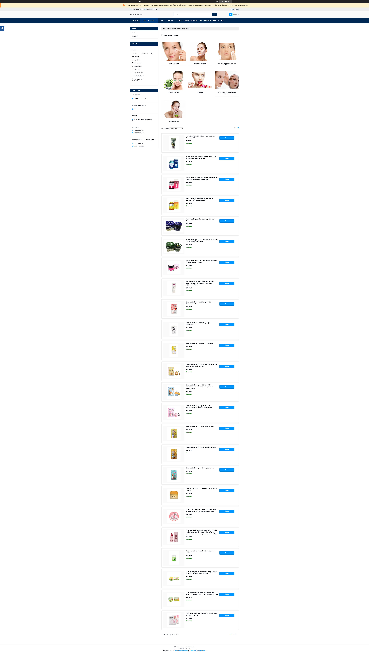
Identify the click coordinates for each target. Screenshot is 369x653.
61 (235, 634)
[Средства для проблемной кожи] (227, 80)
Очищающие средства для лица (226, 64)
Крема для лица (173, 63)
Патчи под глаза (173, 92)
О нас (162, 20)
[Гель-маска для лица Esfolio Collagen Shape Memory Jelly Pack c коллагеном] (173, 578)
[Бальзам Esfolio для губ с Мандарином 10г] (173, 454)
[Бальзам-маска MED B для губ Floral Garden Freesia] (173, 495)
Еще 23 (136, 80)
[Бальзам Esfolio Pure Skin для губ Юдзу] (173, 350)
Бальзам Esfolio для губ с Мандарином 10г (201, 447)
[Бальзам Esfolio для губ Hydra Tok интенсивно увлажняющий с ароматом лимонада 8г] (173, 392)
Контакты (171, 20)
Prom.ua (193, 647)
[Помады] (200, 80)
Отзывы (134, 36)
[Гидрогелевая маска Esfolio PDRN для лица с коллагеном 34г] (173, 620)
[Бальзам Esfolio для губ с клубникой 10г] (173, 433)
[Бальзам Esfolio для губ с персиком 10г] (173, 475)
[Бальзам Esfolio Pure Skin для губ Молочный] (173, 329)
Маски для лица (200, 63)
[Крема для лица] (173, 51)
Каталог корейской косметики (211, 20)
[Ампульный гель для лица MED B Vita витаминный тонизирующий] (173, 205)
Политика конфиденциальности (197, 650)
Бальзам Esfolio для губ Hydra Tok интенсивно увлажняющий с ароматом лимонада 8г (199, 386)
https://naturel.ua (138, 143)
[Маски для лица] (200, 51)
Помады (200, 92)
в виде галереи (235, 128)
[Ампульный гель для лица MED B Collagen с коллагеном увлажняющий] (173, 163)
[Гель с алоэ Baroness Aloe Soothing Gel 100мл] (173, 558)
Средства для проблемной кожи (226, 93)
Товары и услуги (170, 28)
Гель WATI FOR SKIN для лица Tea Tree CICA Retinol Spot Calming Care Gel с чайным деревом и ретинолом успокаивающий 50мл (201, 532)
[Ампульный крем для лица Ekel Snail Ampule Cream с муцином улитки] (173, 246)
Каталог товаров (148, 20)
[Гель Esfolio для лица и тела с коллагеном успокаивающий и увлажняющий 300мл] (173, 516)
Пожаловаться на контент (181, 650)
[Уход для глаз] (173, 109)
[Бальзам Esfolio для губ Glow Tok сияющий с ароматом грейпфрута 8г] (173, 371)
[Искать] (214, 14)
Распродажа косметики (187, 20)
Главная (135, 20)
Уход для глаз (174, 121)
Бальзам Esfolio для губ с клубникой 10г (200, 426)
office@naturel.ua (139, 146)
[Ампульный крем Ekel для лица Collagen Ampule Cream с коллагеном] (173, 226)
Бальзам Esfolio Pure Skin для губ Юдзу (200, 343)
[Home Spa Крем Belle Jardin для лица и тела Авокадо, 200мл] (173, 143)
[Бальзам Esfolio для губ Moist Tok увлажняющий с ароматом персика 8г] (173, 412)
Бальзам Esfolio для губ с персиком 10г (200, 468)
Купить (227, 138)
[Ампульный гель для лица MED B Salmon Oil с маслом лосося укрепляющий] (173, 184)
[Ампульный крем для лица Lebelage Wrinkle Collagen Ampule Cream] (173, 267)
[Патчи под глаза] (173, 80)
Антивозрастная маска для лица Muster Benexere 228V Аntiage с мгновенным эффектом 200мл (200, 283)
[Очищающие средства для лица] (227, 51)
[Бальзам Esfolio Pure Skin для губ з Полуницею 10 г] (173, 309)
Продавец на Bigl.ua (184, 648)
